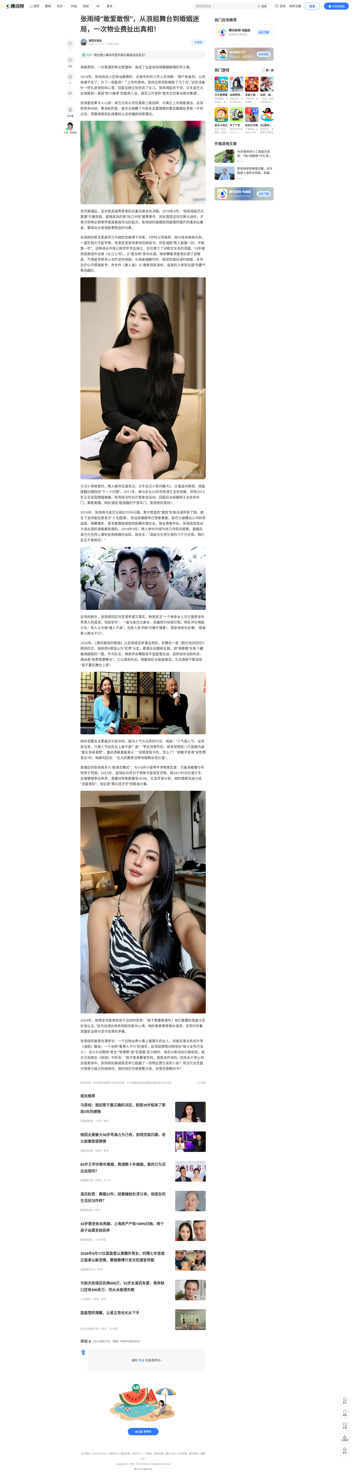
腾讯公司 (138, 1469)
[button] (263, 32)
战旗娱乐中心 (88, 1269)
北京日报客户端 (89, 1328)
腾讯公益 (170, 1453)
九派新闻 (85, 1299)
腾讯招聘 (159, 1453)
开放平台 (136, 1453)
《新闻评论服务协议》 (130, 1341)
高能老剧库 (86, 1121)
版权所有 (147, 1469)
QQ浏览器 (182, 1453)
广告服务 (147, 1453)
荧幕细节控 (86, 1180)
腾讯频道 (193, 1453)
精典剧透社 (86, 1210)
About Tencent (99, 1453)
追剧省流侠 (86, 1150)
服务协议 (114, 1453)
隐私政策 (125, 1453)
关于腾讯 (85, 1453)
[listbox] (143, 1212)
